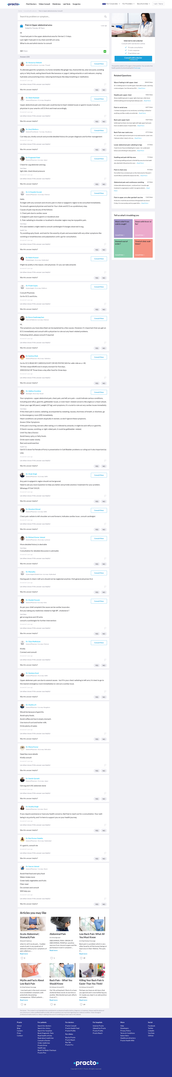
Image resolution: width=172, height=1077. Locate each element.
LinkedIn (151, 1031)
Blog (18, 1028)
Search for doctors (44, 1026)
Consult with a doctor (30, 11)
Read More (141, 88)
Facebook (151, 1026)
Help (122, 1026)
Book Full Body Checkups (47, 1050)
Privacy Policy (125, 1031)
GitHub (150, 1036)
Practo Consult (70, 1026)
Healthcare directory (128, 1038)
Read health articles (45, 1036)
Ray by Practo (70, 1037)
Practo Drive (42, 1045)
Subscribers (124, 1036)
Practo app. (137, 68)
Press (19, 1033)
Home (20, 11)
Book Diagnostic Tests (46, 1033)
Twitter (150, 1028)
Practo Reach (70, 1040)
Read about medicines (46, 1038)
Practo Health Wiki (127, 1040)
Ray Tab (68, 1042)
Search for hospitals (45, 1031)
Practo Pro (69, 1045)
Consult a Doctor (44, 1040)
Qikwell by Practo (99, 1028)
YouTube (151, 1033)
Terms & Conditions (127, 1033)
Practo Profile (70, 1031)
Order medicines (44, 1043)
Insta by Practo (98, 1026)
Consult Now (99, 64)
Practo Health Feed (72, 1028)
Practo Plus (42, 1053)
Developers (124, 1028)
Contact (20, 1036)
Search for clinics (44, 1028)
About (19, 1026)
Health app (42, 1048)
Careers (20, 1031)
